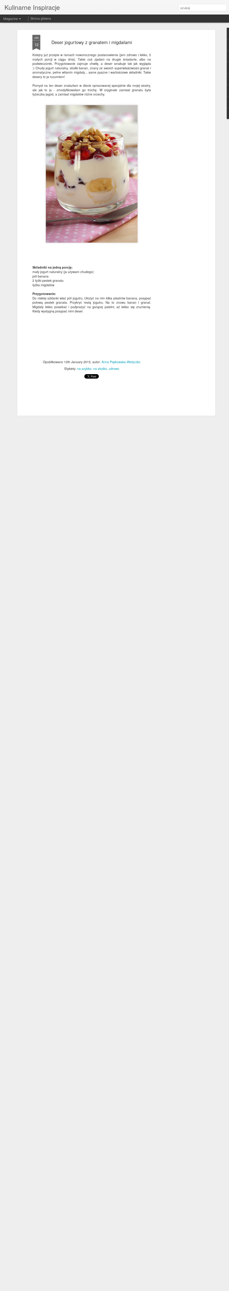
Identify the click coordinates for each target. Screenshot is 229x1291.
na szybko (84, 368)
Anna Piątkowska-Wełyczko (121, 362)
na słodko (100, 368)
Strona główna (40, 18)
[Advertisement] (175, 105)
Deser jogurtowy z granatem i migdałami (91, 42)
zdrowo (114, 368)
